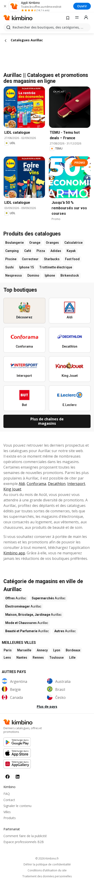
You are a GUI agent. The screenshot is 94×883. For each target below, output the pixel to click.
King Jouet (12, 489)
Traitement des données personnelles (47, 876)
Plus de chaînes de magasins (47, 421)
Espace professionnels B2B (23, 842)
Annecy (42, 650)
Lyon (56, 650)
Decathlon (56, 483)
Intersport (76, 483)
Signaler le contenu (17, 806)
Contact (9, 800)
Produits (9, 818)
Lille (72, 657)
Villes (7, 812)
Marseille (24, 650)
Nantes (21, 657)
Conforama (36, 483)
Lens (7, 657)
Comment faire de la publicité (25, 836)
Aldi (22, 483)
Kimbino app (14, 552)
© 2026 (47, 858)
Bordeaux (73, 650)
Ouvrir (82, 6)
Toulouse (56, 657)
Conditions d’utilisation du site (47, 870)
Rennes (38, 657)
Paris (8, 650)
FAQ (6, 793)
